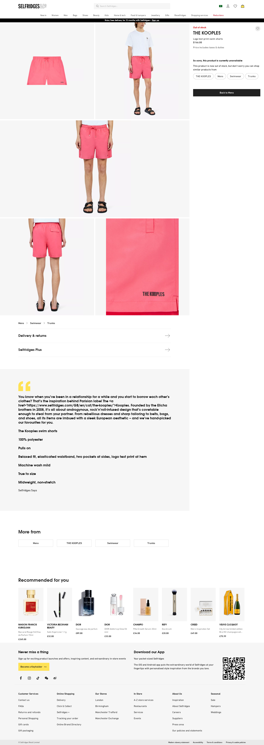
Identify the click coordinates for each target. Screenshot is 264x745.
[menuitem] (43, 15)
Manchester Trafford (106, 712)
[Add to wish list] (257, 28)
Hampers (216, 706)
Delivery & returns (32, 335)
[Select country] (221, 6)
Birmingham (102, 706)
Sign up (155, 20)
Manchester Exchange (107, 718)
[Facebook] (20, 680)
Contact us (23, 700)
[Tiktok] (37, 680)
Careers (176, 712)
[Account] (228, 6)
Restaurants (140, 706)
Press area (178, 724)
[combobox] (134, 6)
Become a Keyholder (31, 666)
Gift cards (23, 724)
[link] (30, 633)
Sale (213, 700)
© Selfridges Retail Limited (28, 742)
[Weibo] (55, 680)
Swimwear (35, 323)
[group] (131, 615)
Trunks (51, 323)
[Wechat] (46, 680)
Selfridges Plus (30, 350)
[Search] (97, 6)
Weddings (216, 712)
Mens (21, 323)
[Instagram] (29, 680)
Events (137, 718)
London (99, 700)
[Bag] (243, 6)
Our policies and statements (187, 730)
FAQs (21, 706)
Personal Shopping (28, 718)
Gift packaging (25, 730)
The (106, 401)
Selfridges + (63, 712)
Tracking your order (67, 718)
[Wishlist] (235, 6)
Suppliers (177, 718)
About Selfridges (181, 706)
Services (138, 712)
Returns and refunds (29, 712)
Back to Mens (227, 92)
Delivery (61, 700)
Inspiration (178, 700)
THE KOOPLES (207, 33)
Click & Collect (64, 706)
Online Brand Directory (69, 724)
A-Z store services (143, 700)
